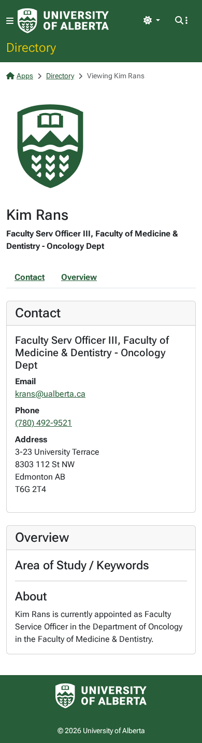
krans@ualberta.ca (50, 394)
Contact (30, 277)
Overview (79, 277)
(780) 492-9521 (43, 423)
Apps (25, 76)
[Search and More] (181, 21)
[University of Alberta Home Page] (63, 20)
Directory (31, 47)
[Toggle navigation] (9, 21)
